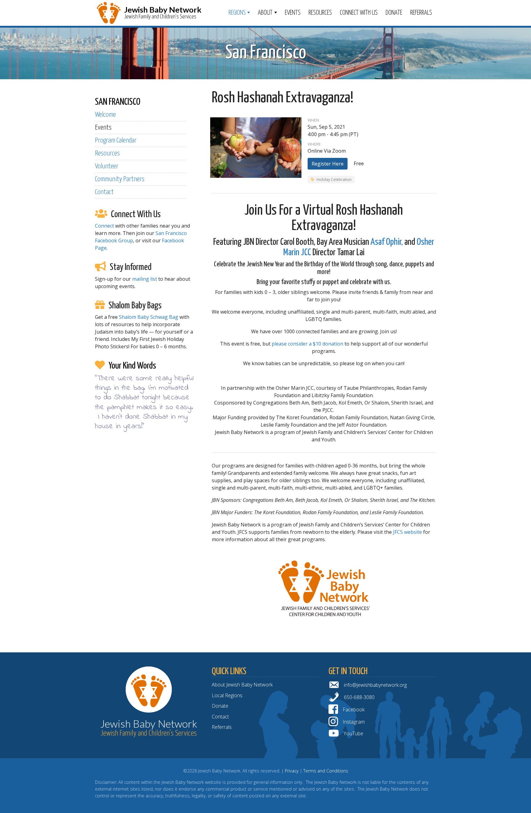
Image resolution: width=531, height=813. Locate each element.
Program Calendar (115, 140)
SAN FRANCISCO (117, 102)
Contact (104, 192)
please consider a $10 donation (307, 343)
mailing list (144, 279)
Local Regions (227, 695)
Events (293, 13)
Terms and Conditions (325, 771)
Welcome (105, 114)
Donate (394, 13)
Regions (237, 13)
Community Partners (119, 179)
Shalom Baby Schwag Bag (148, 317)
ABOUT (265, 13)
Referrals (421, 13)
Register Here (328, 163)
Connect (104, 225)
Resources (320, 13)
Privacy (292, 771)
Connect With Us (359, 13)
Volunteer (106, 166)
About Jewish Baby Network (242, 684)
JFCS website (407, 532)
